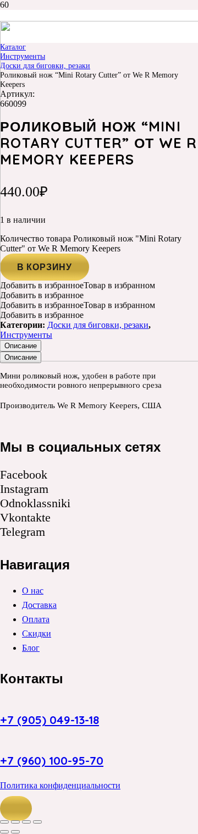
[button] (16, 808)
